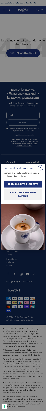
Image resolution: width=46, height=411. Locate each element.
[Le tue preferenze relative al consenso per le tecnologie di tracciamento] (4, 406)
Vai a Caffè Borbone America (23, 194)
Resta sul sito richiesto (23, 184)
